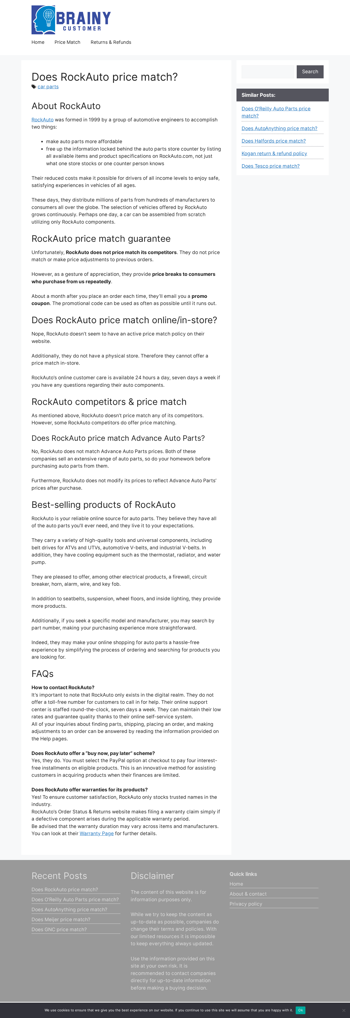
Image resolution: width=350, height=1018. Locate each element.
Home (38, 42)
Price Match (67, 42)
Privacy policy (246, 904)
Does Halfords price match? (274, 141)
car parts (48, 87)
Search (310, 72)
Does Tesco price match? (271, 166)
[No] (343, 1010)
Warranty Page (97, 833)
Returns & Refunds (111, 42)
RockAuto (43, 120)
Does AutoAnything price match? (279, 128)
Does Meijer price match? (61, 919)
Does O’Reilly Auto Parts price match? (75, 899)
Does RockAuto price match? (65, 890)
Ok (300, 1010)
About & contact (248, 894)
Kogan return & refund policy (274, 153)
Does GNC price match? (59, 929)
